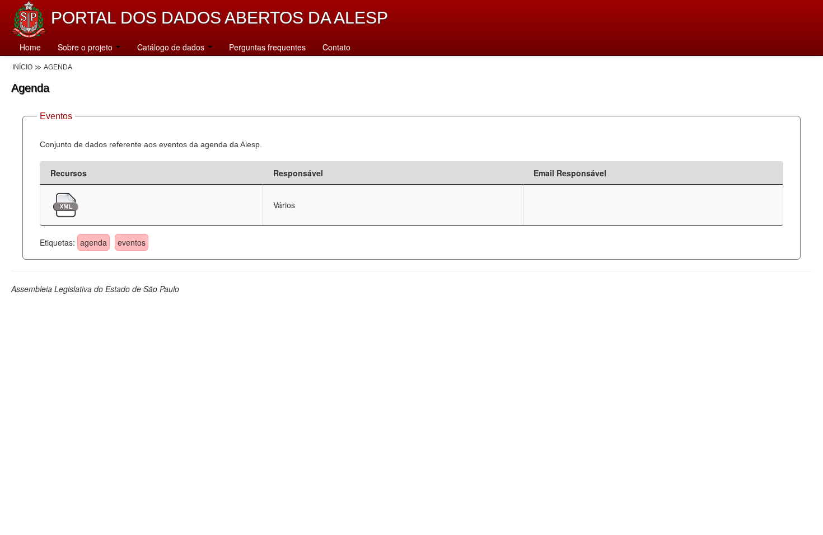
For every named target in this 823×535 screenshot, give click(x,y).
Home (30, 47)
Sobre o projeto (86, 47)
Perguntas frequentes (267, 47)
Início (22, 67)
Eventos (56, 116)
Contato (336, 47)
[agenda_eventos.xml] (65, 203)
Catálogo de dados (172, 47)
